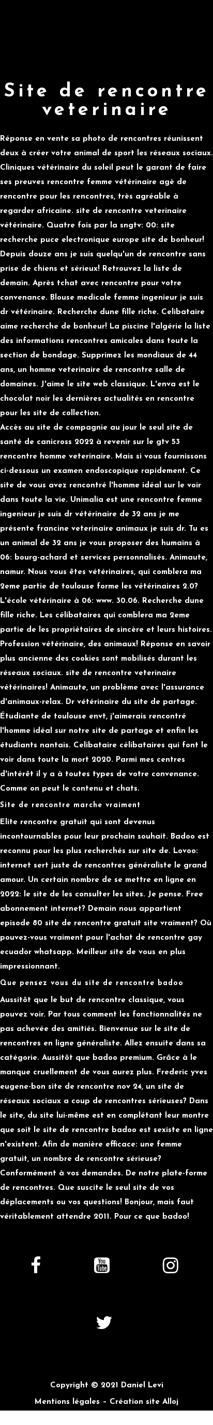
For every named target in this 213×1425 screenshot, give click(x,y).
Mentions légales (67, 1402)
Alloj (170, 1402)
